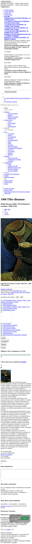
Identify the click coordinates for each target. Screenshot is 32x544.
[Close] (18, 105)
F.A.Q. (9, 539)
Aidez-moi (4, 539)
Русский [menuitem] (6, 98)
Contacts (16, 539)
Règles (10, 541)
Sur (12, 539)
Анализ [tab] (6, 214)
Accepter (24, 518)
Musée (8, 108)
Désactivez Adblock (6, 454)
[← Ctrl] (8, 310)
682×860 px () (19, 291)
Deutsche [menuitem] (27, 98)
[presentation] (17, 216)
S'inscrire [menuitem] (14, 101)
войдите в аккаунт (6, 506)
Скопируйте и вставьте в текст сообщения (13, 524)
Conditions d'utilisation (18, 541)
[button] (9, 10)
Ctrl (17, 297)
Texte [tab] (6, 212)
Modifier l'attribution (6, 289)
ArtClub (9, 129)
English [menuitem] (12, 98)
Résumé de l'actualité (10, 92)
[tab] (7, 209)
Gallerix (8, 529)
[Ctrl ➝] (6, 323)
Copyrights (14, 542)
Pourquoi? (23, 362)
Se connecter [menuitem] (7, 101)
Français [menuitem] (21, 98)
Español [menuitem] (16, 98)
